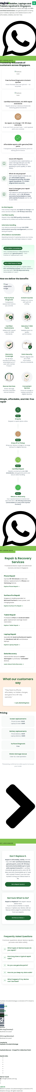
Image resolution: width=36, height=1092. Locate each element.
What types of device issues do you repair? (19, 949)
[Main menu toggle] (34, 3)
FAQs (5, 1058)
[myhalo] (5, 3)
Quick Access (8, 1060)
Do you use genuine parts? (17, 965)
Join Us (2, 1087)
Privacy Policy (6, 1081)
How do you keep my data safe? (19, 972)
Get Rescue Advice (17, 918)
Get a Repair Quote (17, 884)
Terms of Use (6, 1083)
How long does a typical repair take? (19, 957)
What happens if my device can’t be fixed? (18, 980)
